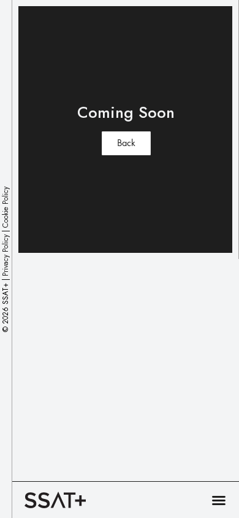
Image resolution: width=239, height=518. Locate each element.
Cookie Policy (5, 206)
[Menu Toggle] (218, 500)
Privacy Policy (5, 255)
